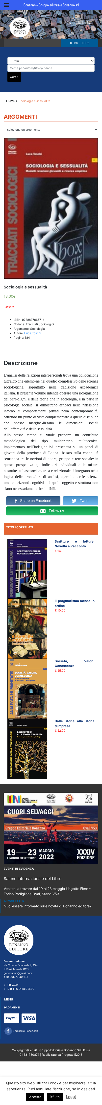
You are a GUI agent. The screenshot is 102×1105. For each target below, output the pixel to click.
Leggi (71, 1096)
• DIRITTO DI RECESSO (19, 989)
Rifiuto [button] (55, 1097)
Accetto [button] (35, 1097)
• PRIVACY (11, 985)
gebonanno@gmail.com (18, 973)
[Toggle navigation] (9, 43)
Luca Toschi (32, 333)
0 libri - (79, 43)
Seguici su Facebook (25, 1031)
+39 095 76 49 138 (16, 977)
